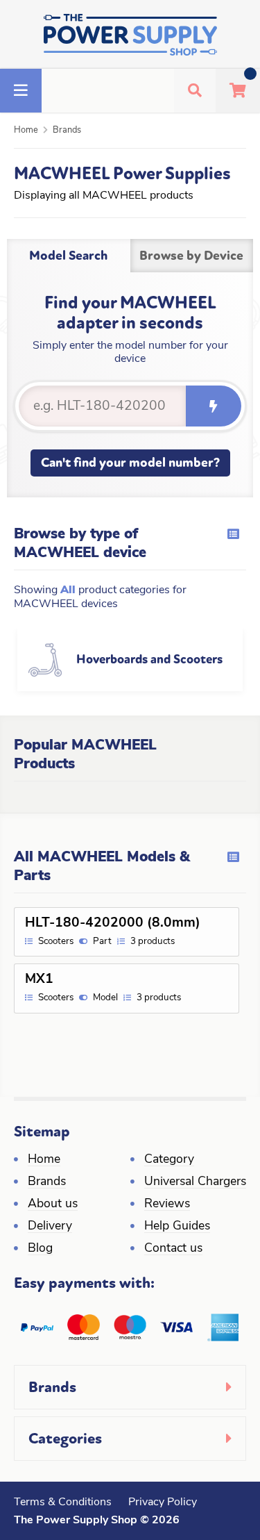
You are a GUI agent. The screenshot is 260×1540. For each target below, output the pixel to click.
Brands (67, 130)
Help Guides (177, 1226)
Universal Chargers (195, 1182)
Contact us (173, 1249)
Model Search (68, 255)
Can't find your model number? (130, 462)
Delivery (50, 1226)
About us (53, 1204)
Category (169, 1160)
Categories (65, 1438)
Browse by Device (191, 255)
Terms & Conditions (63, 1502)
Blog (40, 1249)
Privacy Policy (162, 1502)
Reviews (167, 1204)
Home (26, 130)
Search (213, 406)
